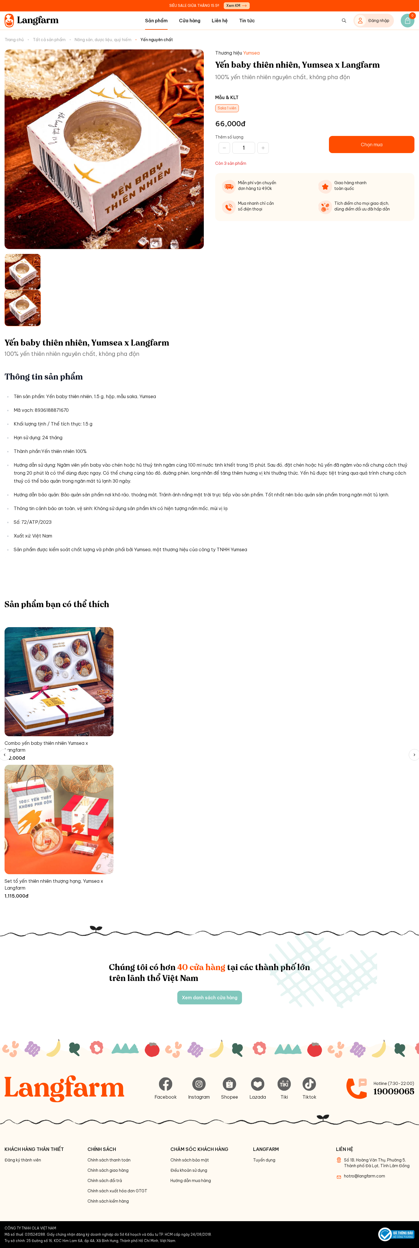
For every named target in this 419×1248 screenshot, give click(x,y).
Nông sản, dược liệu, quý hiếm (103, 39)
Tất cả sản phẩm (49, 39)
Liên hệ (220, 20)
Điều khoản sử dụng (188, 1170)
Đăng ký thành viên (23, 1160)
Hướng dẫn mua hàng (190, 1180)
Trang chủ (14, 39)
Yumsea (251, 53)
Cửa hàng (189, 20)
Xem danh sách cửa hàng (209, 997)
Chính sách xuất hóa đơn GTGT (117, 1190)
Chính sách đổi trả (105, 1180)
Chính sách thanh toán (109, 1160)
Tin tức (247, 20)
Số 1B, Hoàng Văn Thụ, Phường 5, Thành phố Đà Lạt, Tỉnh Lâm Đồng (377, 1162)
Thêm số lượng (229, 137)
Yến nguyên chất (157, 39)
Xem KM (233, 5)
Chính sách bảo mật (189, 1160)
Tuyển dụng (264, 1160)
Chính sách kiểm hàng (108, 1201)
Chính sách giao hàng (108, 1170)
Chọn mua (372, 144)
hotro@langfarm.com (364, 1176)
